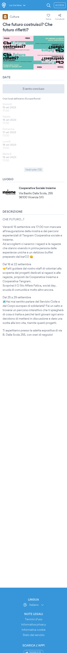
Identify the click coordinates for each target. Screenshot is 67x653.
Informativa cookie (34, 629)
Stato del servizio (33, 635)
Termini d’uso (33, 619)
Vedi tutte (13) (33, 169)
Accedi (59, 5)
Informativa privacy (33, 624)
